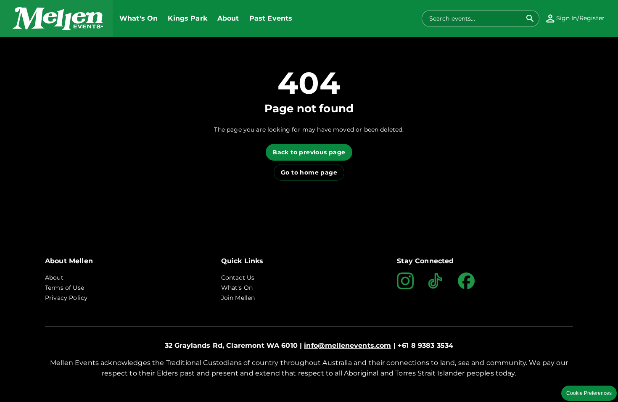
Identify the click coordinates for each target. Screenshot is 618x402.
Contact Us (238, 277)
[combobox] (475, 18)
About (54, 277)
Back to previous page (308, 152)
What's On (237, 287)
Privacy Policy (66, 298)
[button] (56, 18)
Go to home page (309, 172)
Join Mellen (238, 298)
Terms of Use (64, 287)
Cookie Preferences (589, 393)
